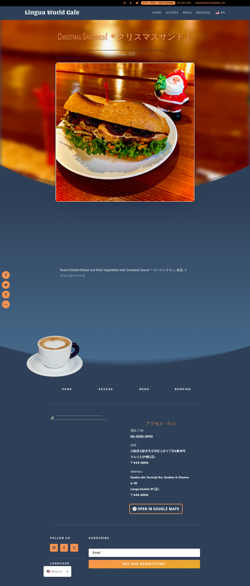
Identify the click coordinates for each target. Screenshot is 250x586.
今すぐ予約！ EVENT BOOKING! (158, 3)
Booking (203, 12)
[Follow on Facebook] (64, 548)
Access (172, 12)
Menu (187, 12)
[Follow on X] (74, 548)
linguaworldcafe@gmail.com (210, 3)
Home (157, 12)
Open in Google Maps (158, 508)
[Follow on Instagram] (54, 548)
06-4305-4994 (184, 3)
